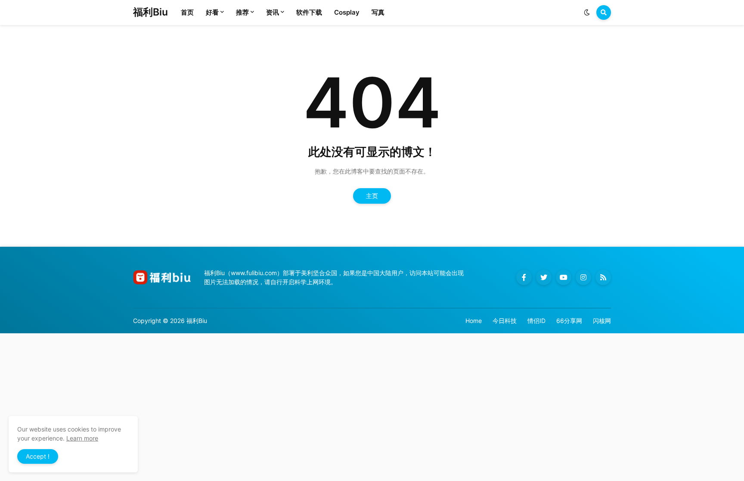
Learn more (82, 438)
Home (473, 320)
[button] (586, 12)
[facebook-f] (524, 277)
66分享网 (569, 320)
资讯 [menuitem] (272, 12)
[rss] (603, 277)
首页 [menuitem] (187, 12)
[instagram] (583, 277)
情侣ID (536, 320)
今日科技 (505, 320)
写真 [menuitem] (378, 12)
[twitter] (544, 277)
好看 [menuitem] (212, 12)
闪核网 (602, 320)
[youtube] (563, 277)
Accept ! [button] (38, 456)
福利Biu (150, 12)
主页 (372, 195)
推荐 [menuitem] (242, 12)
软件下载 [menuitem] (309, 12)
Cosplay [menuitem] (347, 12)
